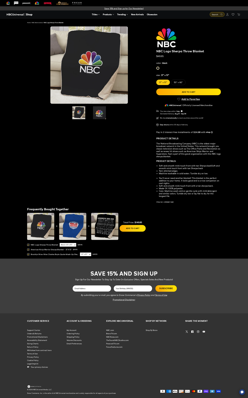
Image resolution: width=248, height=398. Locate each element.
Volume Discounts (74, 340)
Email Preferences (74, 343)
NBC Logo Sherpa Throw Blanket (44, 245)
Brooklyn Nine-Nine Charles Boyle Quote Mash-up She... (55, 254)
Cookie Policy (32, 360)
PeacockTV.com (112, 343)
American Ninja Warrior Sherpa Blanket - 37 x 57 (51, 249)
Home (28, 22)
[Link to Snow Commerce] (34, 387)
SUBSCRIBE (166, 288)
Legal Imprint (32, 364)
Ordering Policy (73, 333)
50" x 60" (178, 82)
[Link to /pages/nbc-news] (37, 3)
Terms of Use (32, 354)
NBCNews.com (112, 337)
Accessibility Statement (37, 340)
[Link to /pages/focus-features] (77, 3)
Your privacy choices (39, 367)
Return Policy (32, 347)
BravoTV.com (111, 333)
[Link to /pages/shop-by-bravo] (16, 3)
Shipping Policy (73, 337)
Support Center (33, 330)
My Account (71, 330)
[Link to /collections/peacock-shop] (26, 3)
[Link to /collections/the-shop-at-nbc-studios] (62, 3)
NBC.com (110, 330)
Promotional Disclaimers (37, 337)
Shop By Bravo (151, 330)
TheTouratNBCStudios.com (117, 340)
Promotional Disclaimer (124, 299)
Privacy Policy (33, 357)
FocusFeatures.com (114, 347)
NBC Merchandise (37, 22)
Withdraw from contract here (39, 350)
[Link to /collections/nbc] (8, 3)
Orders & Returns (34, 333)
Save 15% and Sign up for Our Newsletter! (124, 8)
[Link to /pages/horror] (48, 3)
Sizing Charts (32, 343)
